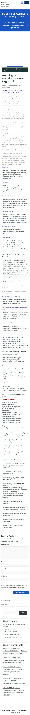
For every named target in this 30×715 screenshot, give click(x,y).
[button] (22, 2)
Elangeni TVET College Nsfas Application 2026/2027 (11, 416)
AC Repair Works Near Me (11, 634)
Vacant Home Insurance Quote (12, 419)
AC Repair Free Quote (10, 632)
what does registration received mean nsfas (13, 521)
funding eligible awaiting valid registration (12, 447)
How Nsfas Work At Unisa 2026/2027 (14, 683)
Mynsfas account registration (11, 407)
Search (5, 609)
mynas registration (8, 405)
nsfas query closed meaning (12, 488)
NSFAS (3, 2)
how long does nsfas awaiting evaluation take (12, 473)
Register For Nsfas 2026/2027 (11, 423)
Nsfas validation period (9, 413)
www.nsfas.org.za (18, 22)
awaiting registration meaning (13, 432)
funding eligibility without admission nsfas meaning (14, 441)
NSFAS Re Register (8, 409)
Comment (5, 545)
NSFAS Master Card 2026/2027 (18, 351)
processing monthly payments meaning (12, 497)
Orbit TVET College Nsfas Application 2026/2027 (13, 692)
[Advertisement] (15, 46)
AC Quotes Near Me (9, 629)
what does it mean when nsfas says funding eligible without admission (14, 509)
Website (4, 576)
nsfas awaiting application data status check (13, 479)
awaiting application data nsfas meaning (13, 429)
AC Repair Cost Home (10, 637)
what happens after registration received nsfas (13, 527)
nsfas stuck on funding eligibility (13, 494)
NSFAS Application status (13, 150)
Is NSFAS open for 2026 (9, 403)
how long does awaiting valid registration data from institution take (15, 459)
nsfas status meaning (9, 492)
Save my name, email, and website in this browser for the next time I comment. (14, 587)
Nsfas (18, 394)
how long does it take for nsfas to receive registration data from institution (13, 466)
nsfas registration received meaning (14, 490)
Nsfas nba (5, 411)
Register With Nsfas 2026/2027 (12, 421)
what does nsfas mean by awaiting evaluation (14, 515)
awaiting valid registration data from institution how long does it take (14, 435)
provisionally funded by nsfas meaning (12, 503)
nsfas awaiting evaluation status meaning (13, 485)
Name (3, 562)
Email (3, 569)
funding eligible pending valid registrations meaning (12, 453)
